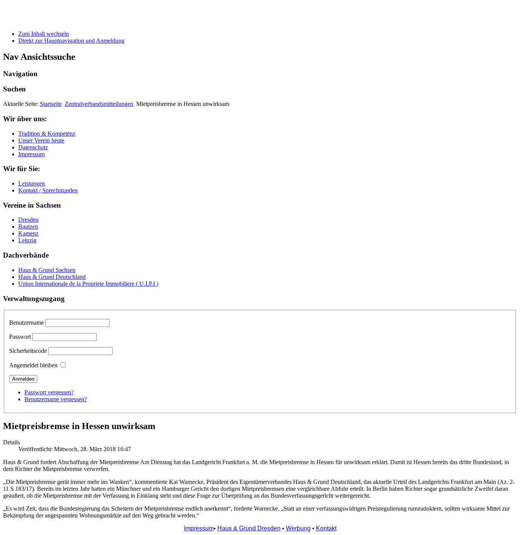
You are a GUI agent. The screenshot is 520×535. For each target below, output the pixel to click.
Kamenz (28, 233)
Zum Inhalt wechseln (43, 33)
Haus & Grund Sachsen (46, 270)
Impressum (31, 154)
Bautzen (28, 226)
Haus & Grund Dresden (249, 528)
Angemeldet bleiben (33, 365)
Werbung (298, 528)
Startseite (51, 104)
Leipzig (27, 240)
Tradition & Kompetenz (46, 133)
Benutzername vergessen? (55, 399)
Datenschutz (33, 147)
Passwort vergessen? (49, 392)
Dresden (28, 219)
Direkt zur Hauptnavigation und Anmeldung (71, 40)
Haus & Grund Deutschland (52, 277)
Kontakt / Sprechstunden (48, 190)
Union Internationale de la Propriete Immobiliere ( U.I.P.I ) (88, 283)
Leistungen (31, 183)
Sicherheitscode (28, 351)
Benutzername (26, 322)
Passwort (20, 336)
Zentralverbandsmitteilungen (99, 104)
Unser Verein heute (41, 140)
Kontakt (326, 528)
